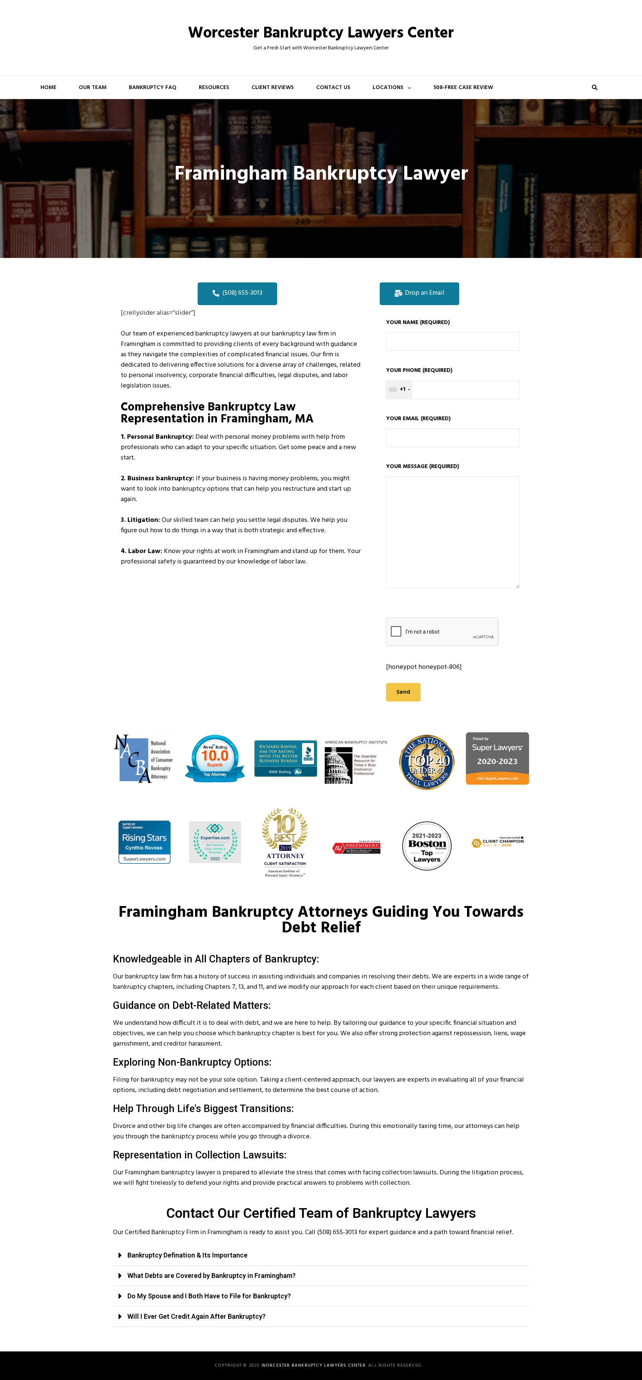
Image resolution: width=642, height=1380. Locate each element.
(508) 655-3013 (337, 1232)
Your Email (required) (418, 419)
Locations (388, 87)
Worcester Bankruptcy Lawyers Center (321, 33)
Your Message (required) (422, 466)
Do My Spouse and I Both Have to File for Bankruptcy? (209, 1296)
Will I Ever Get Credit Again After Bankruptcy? (196, 1316)
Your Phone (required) (419, 380)
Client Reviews (273, 87)
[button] (321, 1255)
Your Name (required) (418, 322)
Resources (214, 87)
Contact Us (333, 87)
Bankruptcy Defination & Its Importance (187, 1255)
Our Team (93, 87)
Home (48, 87)
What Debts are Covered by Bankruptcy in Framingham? (211, 1275)
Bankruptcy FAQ (152, 87)
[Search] (594, 87)
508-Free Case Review (463, 87)
